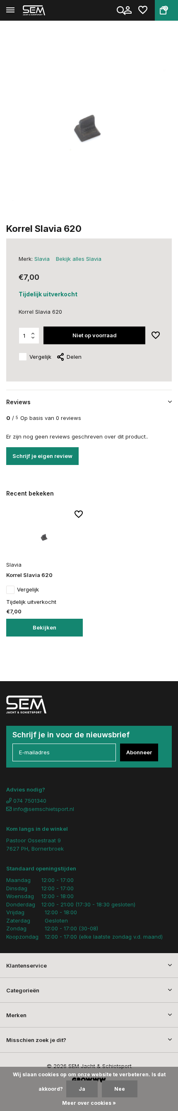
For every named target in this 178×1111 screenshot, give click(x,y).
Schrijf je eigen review (42, 456)
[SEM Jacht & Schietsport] (44, 10)
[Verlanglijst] (142, 10)
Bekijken (44, 627)
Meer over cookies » (89, 1103)
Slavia (42, 258)
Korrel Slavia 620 (29, 575)
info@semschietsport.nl (43, 809)
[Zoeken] (121, 10)
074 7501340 (29, 800)
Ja (82, 1089)
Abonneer (139, 752)
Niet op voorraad (94, 335)
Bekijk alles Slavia (78, 258)
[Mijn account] (128, 10)
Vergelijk (40, 356)
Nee (119, 1089)
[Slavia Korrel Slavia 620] (44, 534)
